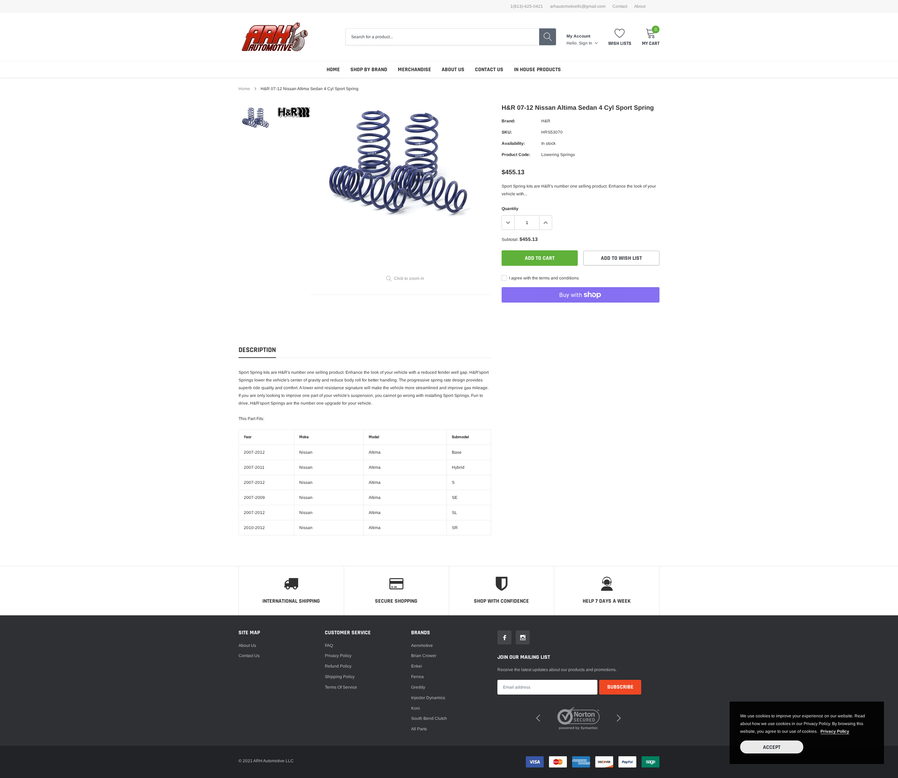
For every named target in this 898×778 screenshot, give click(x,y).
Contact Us (489, 69)
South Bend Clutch (429, 718)
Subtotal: (510, 239)
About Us (453, 69)
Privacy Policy (338, 655)
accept (771, 747)
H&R (545, 121)
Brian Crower (423, 655)
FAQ (329, 645)
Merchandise (414, 69)
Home (333, 69)
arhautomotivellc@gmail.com (577, 6)
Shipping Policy (340, 676)
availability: (513, 143)
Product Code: (516, 154)
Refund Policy (338, 666)
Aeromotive (422, 645)
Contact (619, 6)
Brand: (508, 121)
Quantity (510, 208)
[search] (547, 36)
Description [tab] (257, 350)
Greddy (418, 687)
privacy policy (834, 731)
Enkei (416, 666)
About (639, 6)
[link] (257, 118)
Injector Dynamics (428, 697)
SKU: (507, 132)
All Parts (419, 728)
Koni (415, 708)
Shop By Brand (368, 69)
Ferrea (417, 676)
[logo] (274, 36)
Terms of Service (341, 687)
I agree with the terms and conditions (543, 278)
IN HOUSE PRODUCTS (537, 69)
